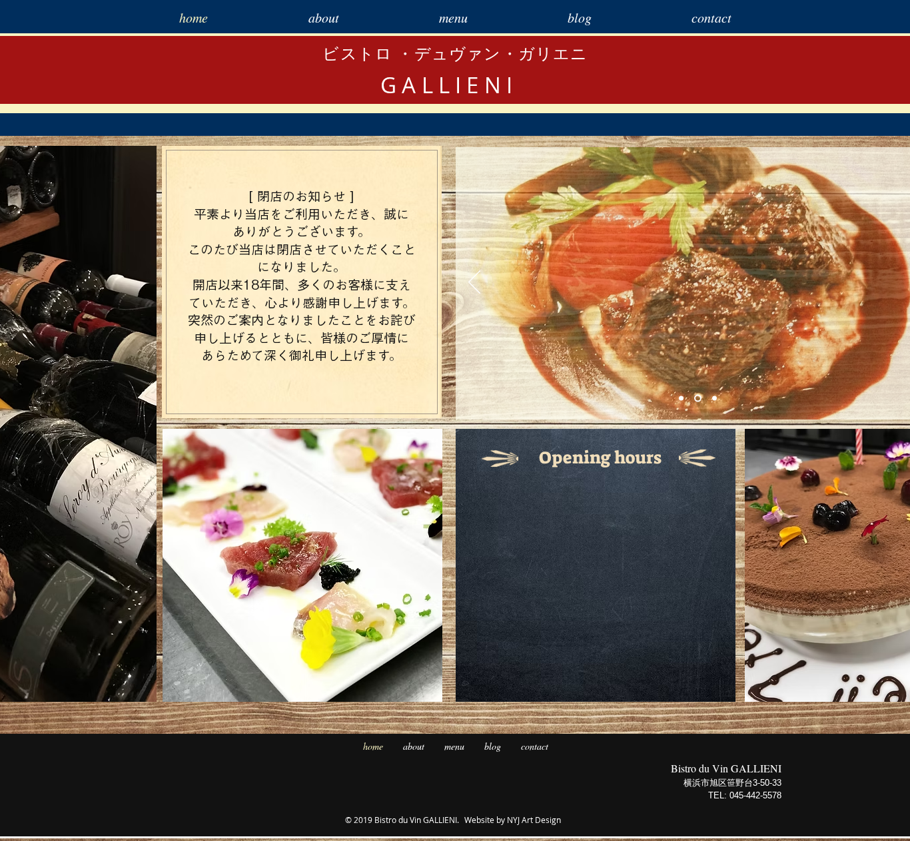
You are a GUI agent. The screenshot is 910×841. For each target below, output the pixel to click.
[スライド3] (697, 398)
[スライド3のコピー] (714, 398)
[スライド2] (681, 398)
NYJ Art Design (534, 819)
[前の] (474, 283)
